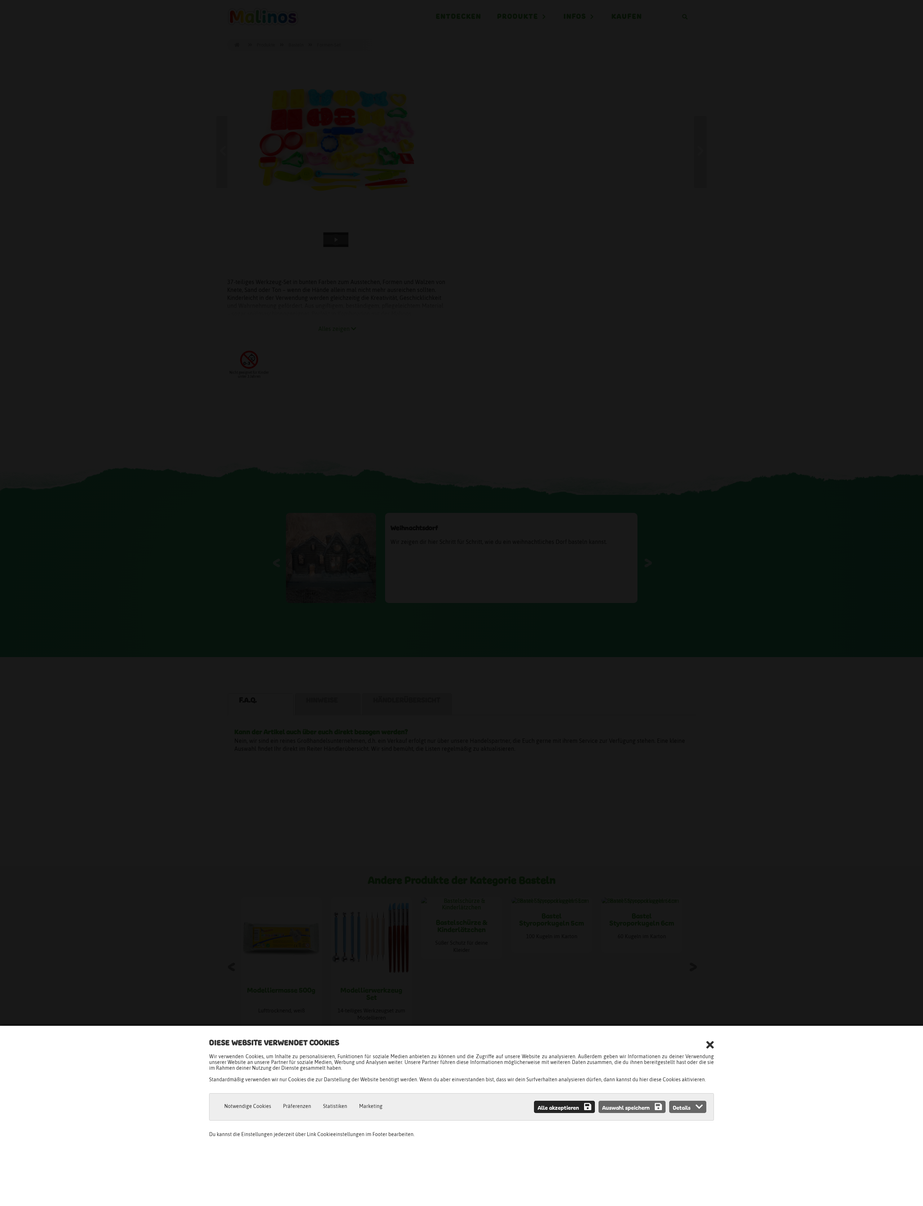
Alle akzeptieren (559, 1108)
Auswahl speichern (626, 1108)
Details (682, 1108)
